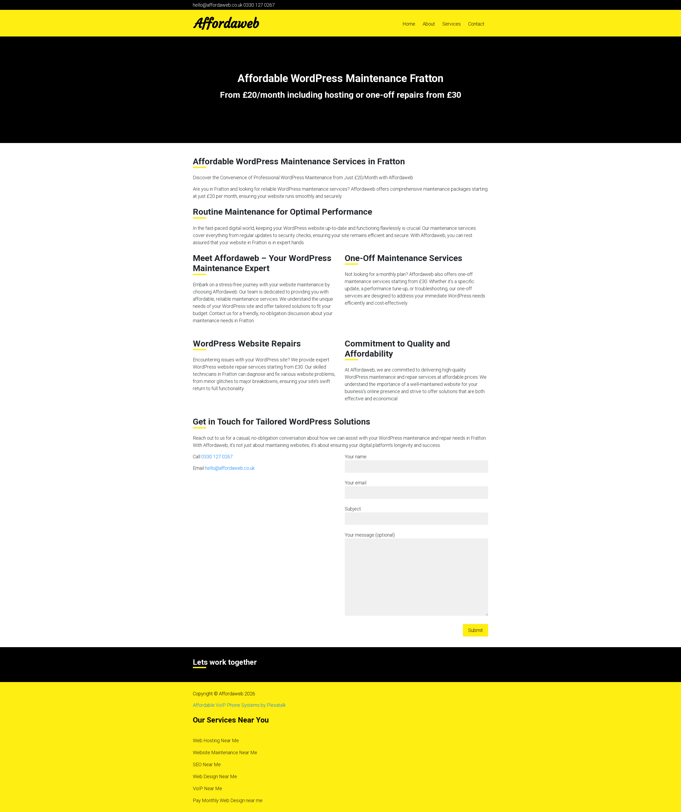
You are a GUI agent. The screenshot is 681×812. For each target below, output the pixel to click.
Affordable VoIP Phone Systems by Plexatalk (239, 705)
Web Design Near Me (215, 776)
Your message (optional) (370, 535)
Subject (353, 509)
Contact (476, 24)
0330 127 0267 (259, 5)
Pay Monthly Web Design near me (228, 800)
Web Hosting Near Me (216, 740)
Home (408, 24)
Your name (356, 456)
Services (451, 24)
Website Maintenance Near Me (225, 752)
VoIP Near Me (207, 788)
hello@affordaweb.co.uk (217, 5)
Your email (355, 482)
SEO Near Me (207, 764)
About (429, 24)
